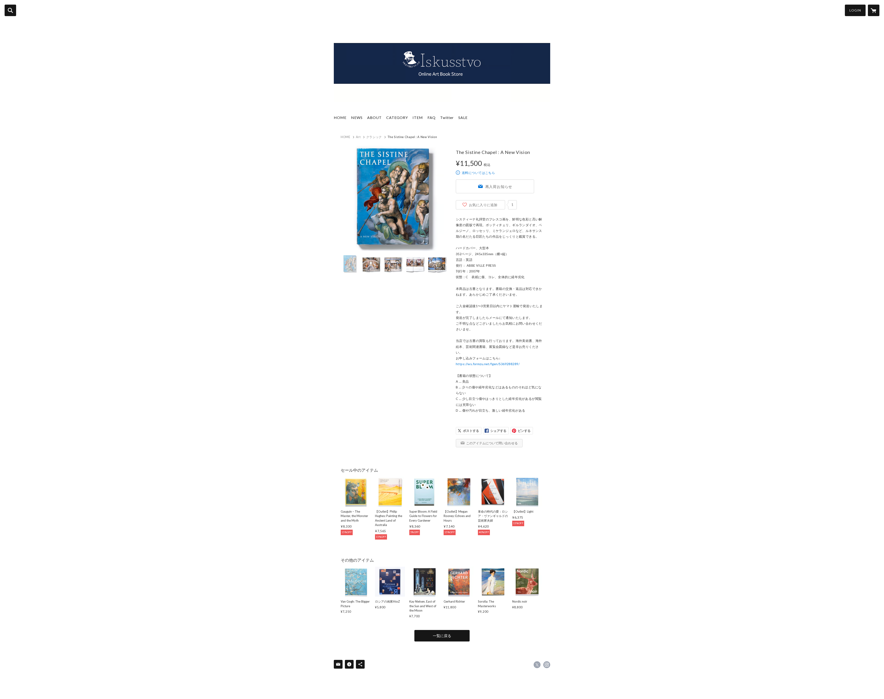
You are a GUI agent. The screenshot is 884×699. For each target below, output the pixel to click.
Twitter (447, 117)
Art (358, 137)
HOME (340, 117)
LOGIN (855, 10)
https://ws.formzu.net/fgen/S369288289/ (488, 364)
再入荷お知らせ (498, 186)
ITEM (418, 117)
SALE (463, 117)
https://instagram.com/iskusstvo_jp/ (546, 664)
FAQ (431, 117)
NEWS (357, 117)
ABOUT (374, 117)
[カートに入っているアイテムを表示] (873, 10)
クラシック (374, 137)
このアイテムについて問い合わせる (492, 443)
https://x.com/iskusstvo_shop (537, 664)
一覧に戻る (442, 635)
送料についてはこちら (478, 173)
